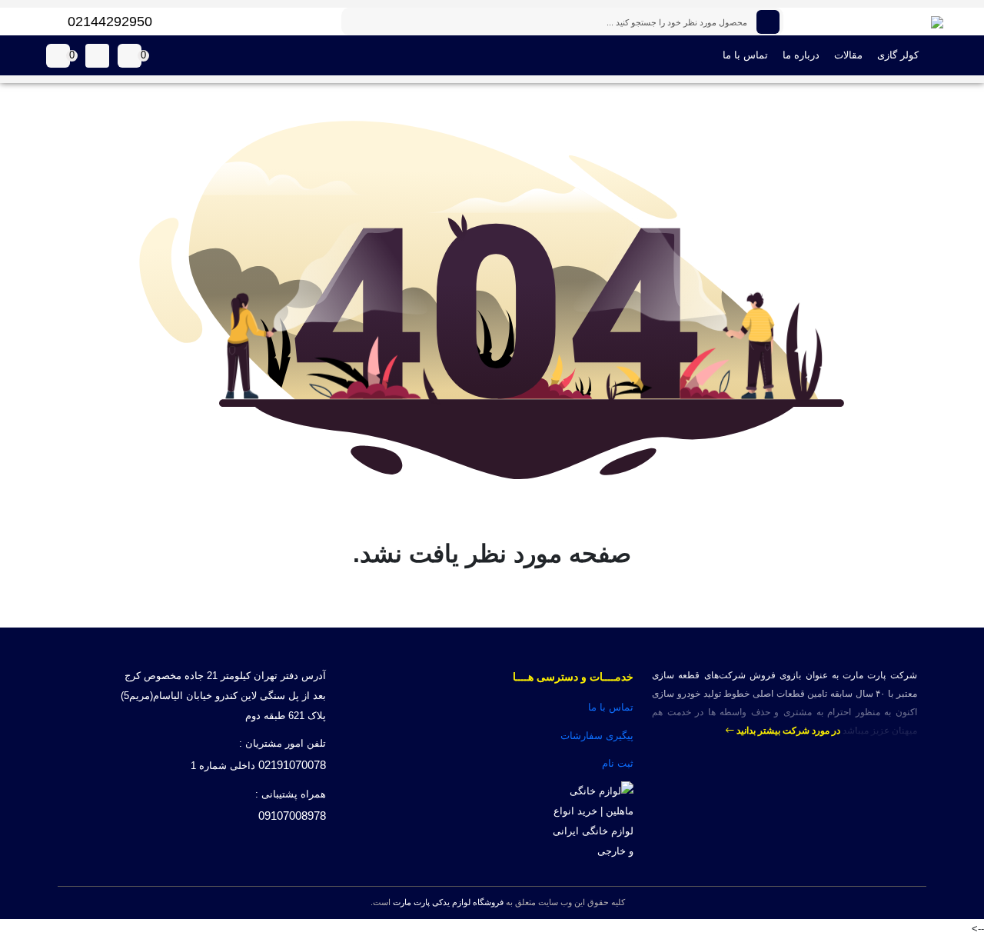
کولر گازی (898, 55)
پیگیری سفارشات (596, 735)
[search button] (768, 22)
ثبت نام (617, 763)
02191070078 (292, 764)
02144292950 (110, 21)
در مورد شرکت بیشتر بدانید (787, 730)
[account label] (97, 56)
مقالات (848, 55)
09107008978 (292, 815)
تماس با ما (745, 55)
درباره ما (801, 55)
